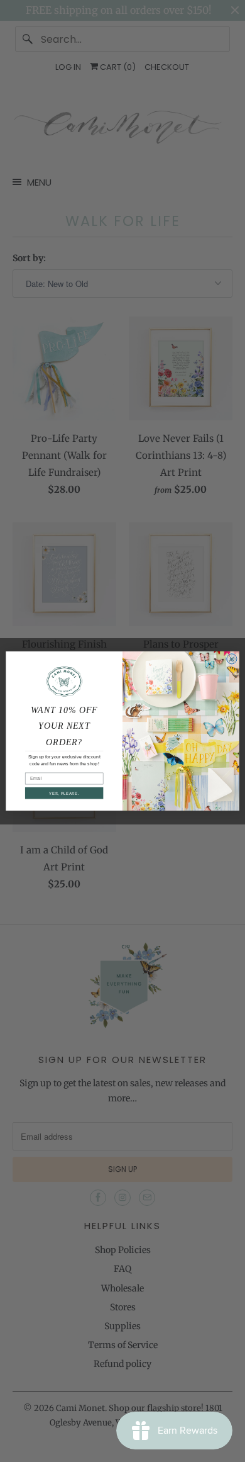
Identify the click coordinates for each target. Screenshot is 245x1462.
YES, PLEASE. (64, 793)
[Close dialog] (232, 659)
